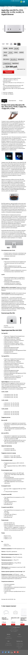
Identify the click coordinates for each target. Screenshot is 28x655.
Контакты (14, 6)
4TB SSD (15, 52)
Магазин (8, 634)
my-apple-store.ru (16, 627)
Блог (8, 641)
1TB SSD (5, 52)
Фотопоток (19, 636)
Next (25, 29)
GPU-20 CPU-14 (21, 59)
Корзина (8, 636)
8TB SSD (5, 55)
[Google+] (18, 652)
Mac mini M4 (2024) (9, 599)
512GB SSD (21, 52)
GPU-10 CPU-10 (6, 59)
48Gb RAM (11, 48)
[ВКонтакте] (8, 652)
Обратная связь (19, 641)
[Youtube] (14, 652)
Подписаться (8, 643)
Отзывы (9, 6)
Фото (20, 634)
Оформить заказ (8, 638)
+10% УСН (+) (7, 92)
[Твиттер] (5, 652)
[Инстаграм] (11, 652)
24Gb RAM (5, 48)
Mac (15, 599)
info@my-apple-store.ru (20, 647)
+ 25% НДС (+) (7, 94)
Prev (3, 29)
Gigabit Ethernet (15, 63)
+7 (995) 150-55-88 (19, 645)
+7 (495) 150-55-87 (19, 643)
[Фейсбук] (2, 652)
